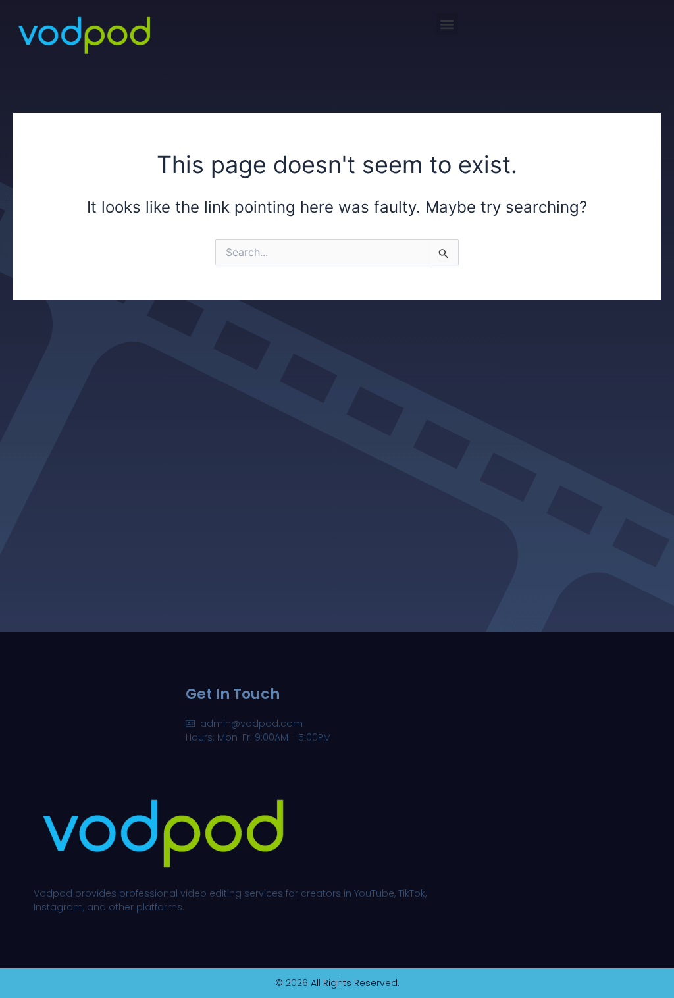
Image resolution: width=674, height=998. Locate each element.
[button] (447, 24)
